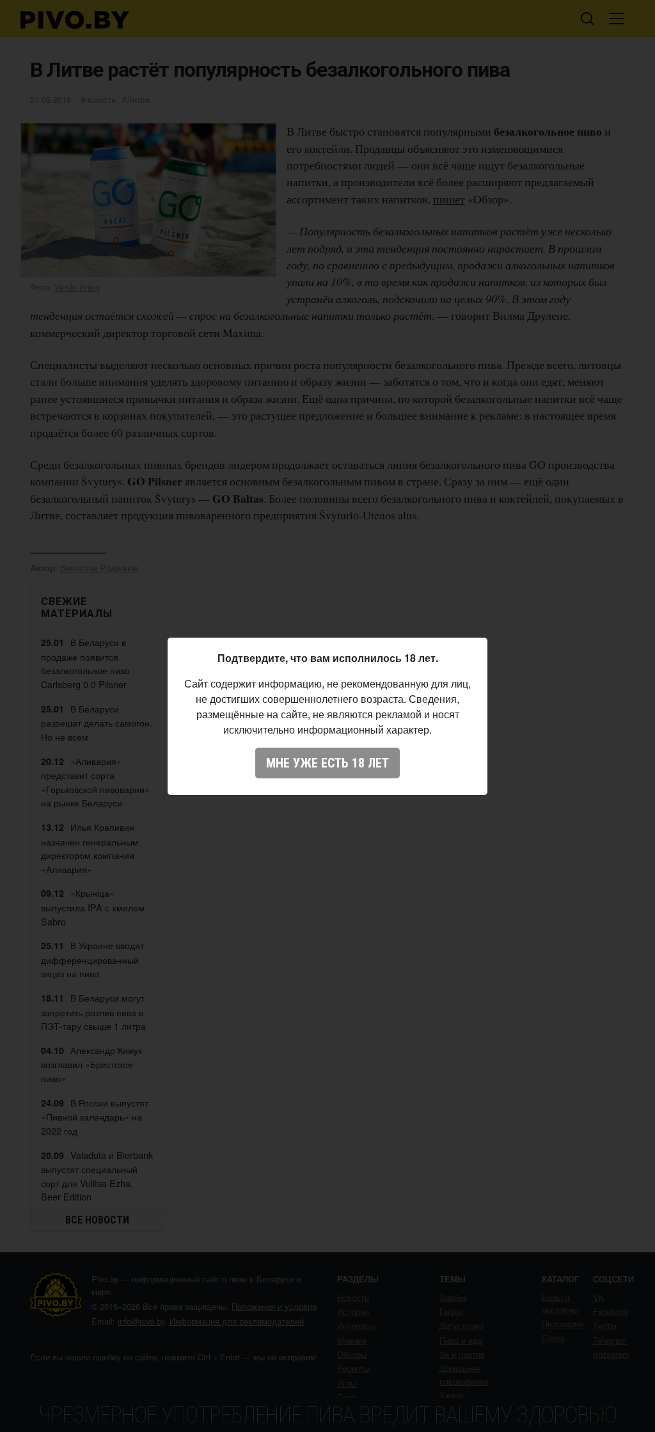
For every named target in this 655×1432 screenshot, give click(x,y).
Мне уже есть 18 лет (327, 763)
